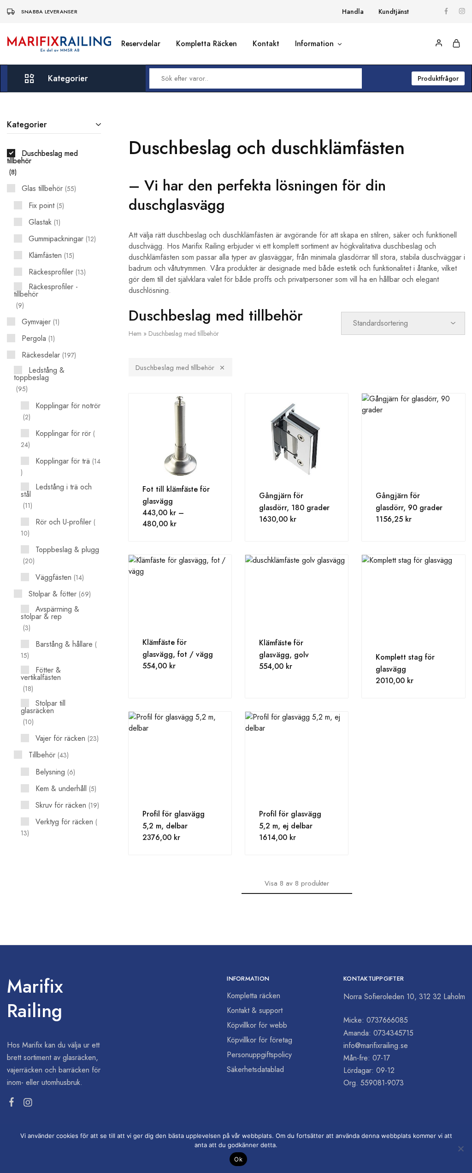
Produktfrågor (438, 78)
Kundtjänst (393, 11)
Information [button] (314, 44)
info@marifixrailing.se (375, 1045)
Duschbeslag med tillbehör (175, 368)
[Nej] (460, 1148)
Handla (353, 11)
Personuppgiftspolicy (259, 1054)
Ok (238, 1159)
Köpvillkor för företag (259, 1040)
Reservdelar (140, 44)
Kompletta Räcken (206, 44)
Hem (135, 333)
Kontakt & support (255, 1010)
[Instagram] (28, 1104)
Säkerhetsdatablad (255, 1069)
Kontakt (266, 44)
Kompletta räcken (253, 995)
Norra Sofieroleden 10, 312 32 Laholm (404, 996)
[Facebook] (12, 1104)
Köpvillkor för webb (257, 1025)
